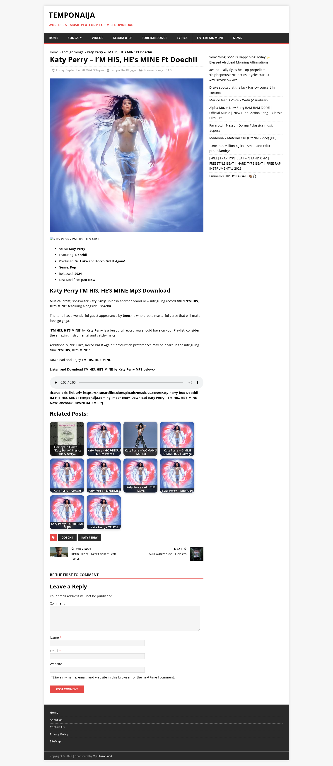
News (237, 38)
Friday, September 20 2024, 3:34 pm (80, 70)
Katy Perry (89, 537)
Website (56, 664)
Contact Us (57, 727)
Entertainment (210, 38)
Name (55, 637)
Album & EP (122, 38)
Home (53, 38)
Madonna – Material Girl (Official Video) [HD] (243, 138)
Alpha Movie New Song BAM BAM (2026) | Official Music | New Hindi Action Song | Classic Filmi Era (245, 112)
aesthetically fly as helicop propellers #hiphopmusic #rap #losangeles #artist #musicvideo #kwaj (239, 75)
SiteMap (55, 741)
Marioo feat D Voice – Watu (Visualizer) (238, 100)
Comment (57, 603)
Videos (97, 38)
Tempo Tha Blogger (123, 70)
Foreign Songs (154, 38)
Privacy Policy (59, 734)
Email (54, 651)
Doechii (67, 537)
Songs (73, 38)
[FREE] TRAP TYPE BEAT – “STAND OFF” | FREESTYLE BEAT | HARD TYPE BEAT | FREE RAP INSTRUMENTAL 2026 (245, 163)
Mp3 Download (102, 756)
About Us (56, 720)
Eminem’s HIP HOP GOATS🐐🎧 (232, 176)
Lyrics (182, 38)
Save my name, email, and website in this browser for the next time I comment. (114, 677)
